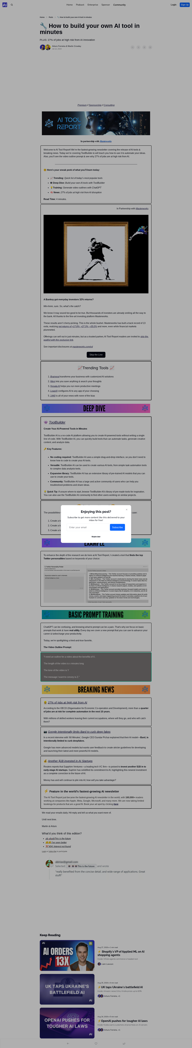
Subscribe (117, 527)
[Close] (127, 509)
